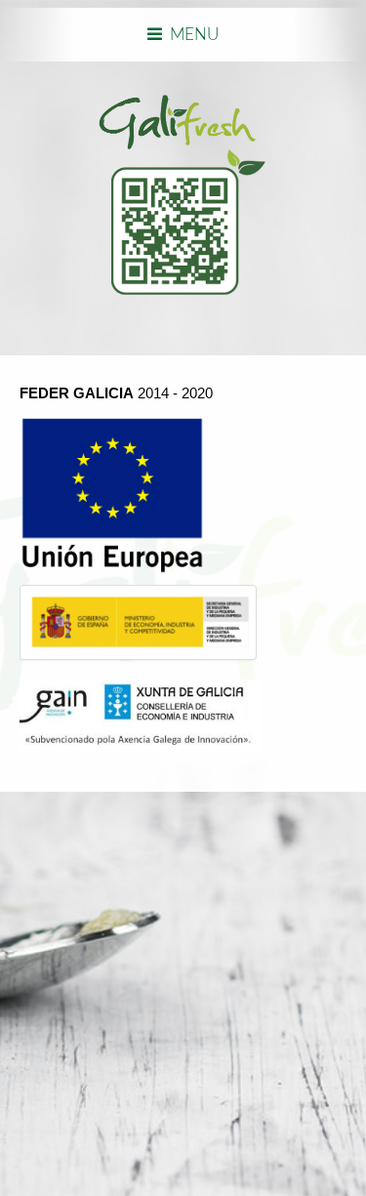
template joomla (7, 1099)
